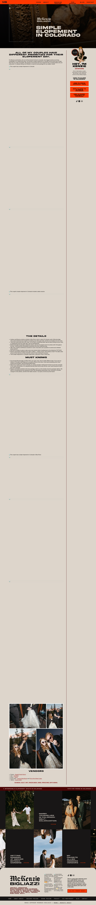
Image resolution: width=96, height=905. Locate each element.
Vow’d (16, 777)
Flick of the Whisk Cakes (36, 778)
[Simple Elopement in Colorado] (21, 24)
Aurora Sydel (18, 780)
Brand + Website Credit (62, 902)
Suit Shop (16, 775)
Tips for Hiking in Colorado (79, 788)
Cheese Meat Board (22, 778)
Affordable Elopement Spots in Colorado (23, 788)
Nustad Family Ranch (20, 774)
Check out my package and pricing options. (36, 782)
